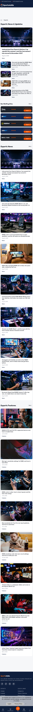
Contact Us (21, 691)
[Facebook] (2, 683)
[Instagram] (9, 683)
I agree (9, 703)
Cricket (2, 691)
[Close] (26, 704)
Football (3, 693)
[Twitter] (5, 683)
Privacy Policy (21, 695)
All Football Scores (18, 1)
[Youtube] (13, 683)
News (3, 58)
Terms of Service (22, 693)
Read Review (27, 108)
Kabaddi (3, 695)
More (30, 103)
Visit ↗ (27, 110)
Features (4, 436)
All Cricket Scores (6, 1)
